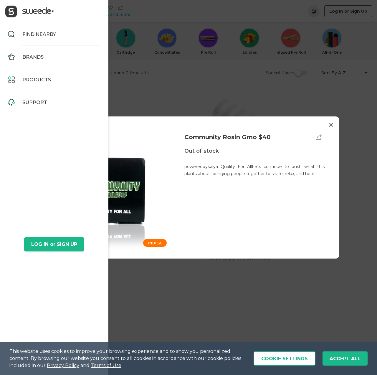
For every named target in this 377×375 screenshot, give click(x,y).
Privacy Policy (63, 365)
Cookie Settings (284, 358)
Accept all (345, 358)
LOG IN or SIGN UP (54, 244)
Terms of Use (106, 365)
